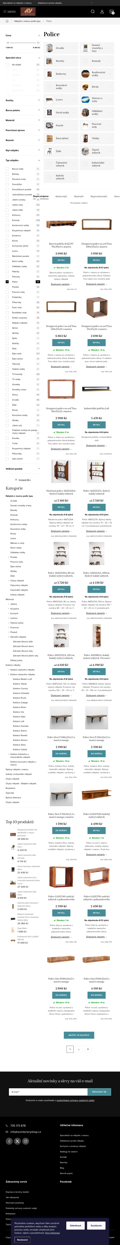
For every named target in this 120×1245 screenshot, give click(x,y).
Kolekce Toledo (20, 683)
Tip (25, 80)
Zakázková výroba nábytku (50, 2)
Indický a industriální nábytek (19, 774)
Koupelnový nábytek (25, 230)
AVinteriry (17, 1141)
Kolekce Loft (18, 721)
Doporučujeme (41, 196)
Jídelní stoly (26, 204)
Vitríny (25, 394)
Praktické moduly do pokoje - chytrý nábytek (25, 432)
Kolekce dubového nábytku (22, 674)
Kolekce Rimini (19, 707)
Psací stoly (25, 307)
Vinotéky (25, 384)
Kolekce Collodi (20, 749)
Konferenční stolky (25, 225)
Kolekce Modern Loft (22, 679)
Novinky (63, 1162)
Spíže (25, 338)
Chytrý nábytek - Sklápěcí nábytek (21, 783)
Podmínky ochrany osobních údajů (21, 1208)
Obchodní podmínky (15, 1202)
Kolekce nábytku (13, 665)
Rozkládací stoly (25, 312)
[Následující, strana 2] (79, 1049)
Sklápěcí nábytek (25, 322)
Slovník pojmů (66, 1173)
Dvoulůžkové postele (25, 189)
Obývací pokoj (16, 622)
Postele (25, 286)
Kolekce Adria (19, 744)
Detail (61, 260)
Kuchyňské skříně (25, 245)
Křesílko (25, 438)
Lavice (25, 251)
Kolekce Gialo (19, 716)
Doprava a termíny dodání (17, 1192)
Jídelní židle (25, 209)
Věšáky (25, 420)
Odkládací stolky (25, 266)
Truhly (25, 443)
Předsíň (13, 632)
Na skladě (25, 64)
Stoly (25, 348)
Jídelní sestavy (25, 199)
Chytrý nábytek (17, 580)
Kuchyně (14, 613)
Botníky (25, 174)
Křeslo (25, 410)
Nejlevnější (61, 196)
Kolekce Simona (20, 740)
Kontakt (63, 1157)
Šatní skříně (25, 358)
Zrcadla (25, 399)
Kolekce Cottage (20, 702)
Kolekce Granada (20, 726)
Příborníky (25, 302)
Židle (25, 404)
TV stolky (25, 379)
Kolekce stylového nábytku (22, 669)
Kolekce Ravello (20, 735)
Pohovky (25, 276)
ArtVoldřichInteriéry (9, 1141)
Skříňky (25, 333)
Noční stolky (25, 261)
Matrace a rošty (17, 543)
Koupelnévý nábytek (25, 448)
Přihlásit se (99, 1091)
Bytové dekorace (13, 797)
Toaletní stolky (25, 369)
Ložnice (13, 618)
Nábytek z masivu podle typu (19, 496)
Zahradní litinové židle (23, 641)
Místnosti (10, 599)
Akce (25, 69)
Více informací (52, 1232)
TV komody (26, 374)
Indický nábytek (17, 594)
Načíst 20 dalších (79, 1035)
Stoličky (25, 343)
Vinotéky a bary (25, 389)
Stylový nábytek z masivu (17, 769)
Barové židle (25, 168)
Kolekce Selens (20, 730)
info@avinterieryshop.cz (25, 1132)
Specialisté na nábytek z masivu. (17, 2)
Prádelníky (25, 297)
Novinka (25, 74)
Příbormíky (25, 453)
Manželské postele (25, 256)
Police (25, 281)
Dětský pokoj (16, 660)
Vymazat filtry (25, 479)
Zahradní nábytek (18, 636)
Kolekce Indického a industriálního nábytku (20, 756)
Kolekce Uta (18, 711)
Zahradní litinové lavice (23, 646)
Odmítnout (75, 1225)
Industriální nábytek (19, 589)
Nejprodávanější (99, 196)
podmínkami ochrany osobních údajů (75, 1100)
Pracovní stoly (25, 292)
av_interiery (25, 1141)
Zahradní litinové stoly (23, 650)
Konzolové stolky (25, 415)
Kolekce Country (20, 688)
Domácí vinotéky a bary (20, 505)
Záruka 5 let (25, 90)
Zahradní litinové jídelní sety (25, 655)
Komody (26, 220)
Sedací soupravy (25, 317)
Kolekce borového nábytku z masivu (23, 763)
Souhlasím (96, 1225)
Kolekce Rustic (19, 697)
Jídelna (13, 604)
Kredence (25, 235)
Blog (62, 1167)
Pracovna (14, 627)
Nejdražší (79, 196)
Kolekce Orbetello (21, 693)
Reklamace (11, 1213)
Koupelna (14, 608)
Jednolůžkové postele (25, 194)
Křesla (25, 240)
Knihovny (25, 215)
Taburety (25, 363)
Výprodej (25, 85)
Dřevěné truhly (25, 179)
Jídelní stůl (25, 425)
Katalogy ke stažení (68, 1151)
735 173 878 (18, 1125)
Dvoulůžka (25, 184)
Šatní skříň (26, 353)
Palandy (25, 271)
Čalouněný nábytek (19, 585)
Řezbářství (10, 788)
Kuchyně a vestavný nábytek (73, 1146)
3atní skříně (25, 458)
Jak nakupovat (12, 1197)
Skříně (25, 327)
